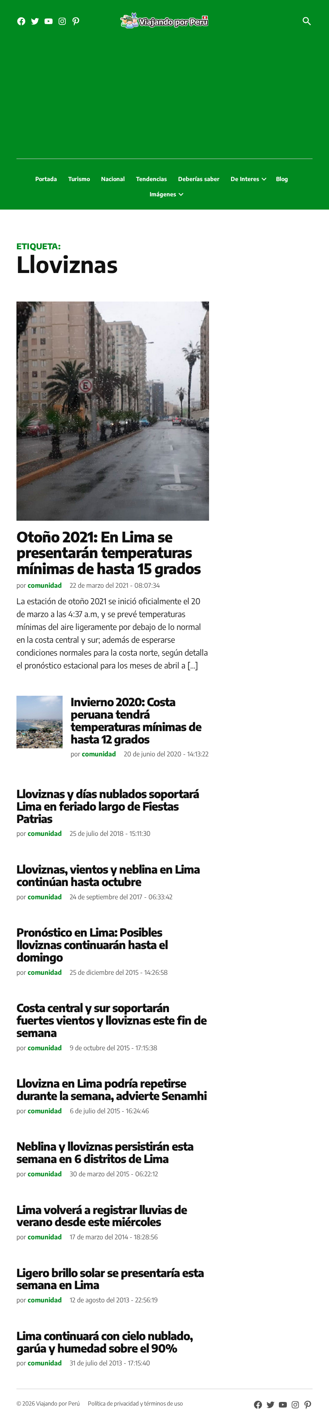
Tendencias (151, 178)
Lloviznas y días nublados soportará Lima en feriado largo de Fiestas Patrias (107, 805)
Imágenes (163, 194)
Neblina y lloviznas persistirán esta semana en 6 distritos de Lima (104, 1152)
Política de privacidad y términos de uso (135, 1403)
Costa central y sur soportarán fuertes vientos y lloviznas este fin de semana (111, 1019)
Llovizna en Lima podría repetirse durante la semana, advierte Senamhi (111, 1089)
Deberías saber (198, 178)
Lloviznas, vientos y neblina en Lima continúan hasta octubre (108, 875)
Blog (282, 178)
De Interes (245, 178)
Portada (46, 178)
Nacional (113, 178)
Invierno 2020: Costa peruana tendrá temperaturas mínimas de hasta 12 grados (136, 720)
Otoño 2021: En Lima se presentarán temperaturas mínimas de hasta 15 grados (108, 552)
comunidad (45, 585)
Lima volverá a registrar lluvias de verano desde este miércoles (101, 1215)
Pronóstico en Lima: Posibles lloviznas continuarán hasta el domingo (92, 944)
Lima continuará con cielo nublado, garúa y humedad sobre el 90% (104, 1341)
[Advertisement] (164, 98)
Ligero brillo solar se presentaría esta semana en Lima (110, 1278)
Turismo (79, 178)
